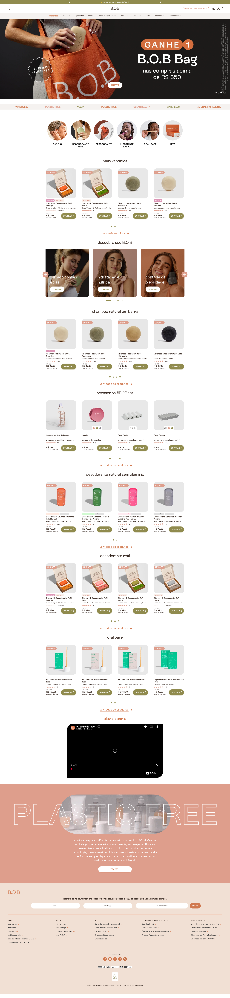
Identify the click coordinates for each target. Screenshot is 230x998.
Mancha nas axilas (149, 927)
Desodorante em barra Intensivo (205, 924)
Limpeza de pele (101, 939)
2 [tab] (218, 92)
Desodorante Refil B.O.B (18, 942)
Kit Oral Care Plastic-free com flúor (59, 680)
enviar (195, 906)
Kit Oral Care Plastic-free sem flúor (95, 680)
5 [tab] (120, 300)
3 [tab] (221, 92)
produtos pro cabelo (85, 16)
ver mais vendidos (114, 233)
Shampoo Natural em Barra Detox (168, 354)
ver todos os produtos (114, 383)
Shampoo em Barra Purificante (204, 935)
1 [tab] (111, 226)
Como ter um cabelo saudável (107, 924)
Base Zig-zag (159, 435)
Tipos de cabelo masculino (106, 927)
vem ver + (115, 869)
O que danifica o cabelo (104, 935)
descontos (53, 16)
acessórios (159, 16)
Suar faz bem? (148, 924)
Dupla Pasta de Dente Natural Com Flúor (169, 680)
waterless (12, 927)
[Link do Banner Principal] (115, 59)
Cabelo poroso (101, 931)
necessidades (175, 16)
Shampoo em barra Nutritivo (203, 939)
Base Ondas (123, 435)
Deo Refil (67, 16)
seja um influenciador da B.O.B (21, 939)
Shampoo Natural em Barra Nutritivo (165, 204)
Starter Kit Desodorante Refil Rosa (94, 599)
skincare (124, 16)
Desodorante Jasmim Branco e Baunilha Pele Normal (131, 518)
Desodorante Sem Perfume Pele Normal (168, 518)
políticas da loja (14, 935)
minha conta (61, 924)
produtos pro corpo (107, 16)
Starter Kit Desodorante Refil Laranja (59, 204)
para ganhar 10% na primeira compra (115, 2)
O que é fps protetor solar (153, 935)
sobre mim (12, 924)
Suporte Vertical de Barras (57, 435)
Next (160, 2)
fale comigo (61, 927)
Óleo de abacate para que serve (155, 931)
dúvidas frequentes (64, 931)
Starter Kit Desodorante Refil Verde (94, 204)
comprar (115, 85)
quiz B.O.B (60, 935)
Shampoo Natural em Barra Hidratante (129, 355)
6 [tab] (123, 300)
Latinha (85, 435)
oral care (137, 16)
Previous (69, 2)
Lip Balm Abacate (198, 931)
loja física (11, 931)
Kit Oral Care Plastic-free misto (131, 679)
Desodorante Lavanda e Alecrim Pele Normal (60, 518)
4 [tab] (120, 377)
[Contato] (214, 9)
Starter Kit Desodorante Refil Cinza (166, 599)
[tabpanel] (115, 59)
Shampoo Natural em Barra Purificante (129, 204)
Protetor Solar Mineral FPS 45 (204, 927)
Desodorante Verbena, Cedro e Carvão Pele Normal (95, 518)
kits (148, 16)
